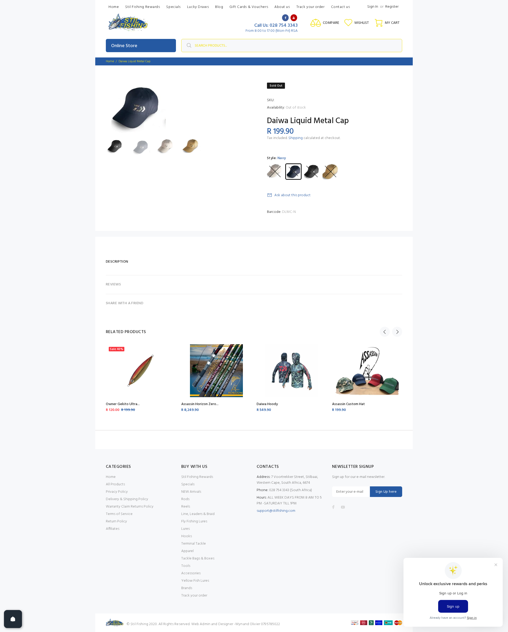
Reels (185, 507)
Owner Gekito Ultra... (123, 404)
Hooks (186, 536)
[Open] (13, 619)
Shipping (295, 138)
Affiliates (112, 529)
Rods (185, 499)
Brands (186, 588)
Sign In (372, 7)
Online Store (124, 46)
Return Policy (116, 521)
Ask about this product (292, 195)
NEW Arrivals (191, 492)
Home (110, 61)
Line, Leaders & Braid (198, 514)
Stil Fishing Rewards (197, 477)
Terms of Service (119, 514)
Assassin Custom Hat (348, 404)
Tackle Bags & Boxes (197, 558)
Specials (187, 484)
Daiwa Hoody (267, 404)
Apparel (187, 551)
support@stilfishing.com (276, 511)
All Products (115, 484)
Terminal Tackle (193, 544)
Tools (185, 566)
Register (391, 7)
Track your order (194, 596)
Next (397, 332)
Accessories (191, 573)
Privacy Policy (117, 492)
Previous (385, 332)
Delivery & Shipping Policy (127, 499)
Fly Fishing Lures (194, 521)
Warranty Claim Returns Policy (129, 507)
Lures (185, 529)
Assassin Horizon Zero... (200, 404)
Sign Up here (386, 492)
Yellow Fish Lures (195, 581)
